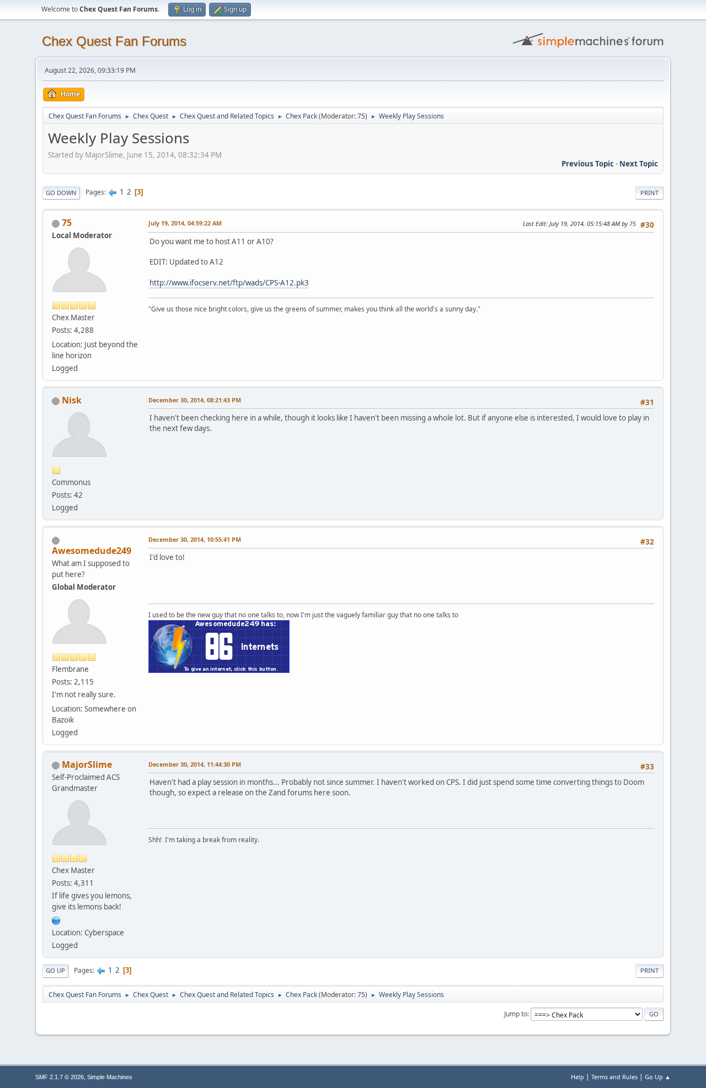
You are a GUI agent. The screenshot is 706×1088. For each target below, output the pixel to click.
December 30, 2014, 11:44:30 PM (194, 764)
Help (577, 1077)
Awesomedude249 (91, 551)
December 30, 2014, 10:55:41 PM (194, 539)
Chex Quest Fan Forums (114, 41)
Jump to (515, 1014)
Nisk (72, 400)
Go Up (55, 970)
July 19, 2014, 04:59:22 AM (185, 223)
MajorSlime (87, 764)
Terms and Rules (614, 1077)
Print (649, 192)
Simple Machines (109, 1077)
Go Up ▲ (658, 1077)
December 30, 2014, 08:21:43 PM (194, 400)
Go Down (61, 192)
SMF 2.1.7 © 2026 (59, 1077)
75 (361, 116)
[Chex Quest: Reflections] (56, 919)
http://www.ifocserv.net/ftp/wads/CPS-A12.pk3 (229, 283)
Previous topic (587, 164)
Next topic (638, 164)
